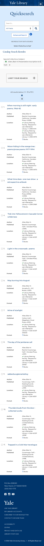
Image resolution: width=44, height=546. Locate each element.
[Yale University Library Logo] (22, 3)
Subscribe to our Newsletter (16, 515)
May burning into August (18, 280)
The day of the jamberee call (19, 342)
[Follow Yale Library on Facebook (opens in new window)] (5, 494)
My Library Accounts (13, 511)
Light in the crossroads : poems (21, 249)
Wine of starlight (14, 310)
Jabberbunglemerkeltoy (17, 374)
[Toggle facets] (34, 78)
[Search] (36, 28)
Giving (7, 527)
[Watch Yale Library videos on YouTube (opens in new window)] (13, 494)
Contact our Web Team (14, 518)
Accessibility (9, 524)
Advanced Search (20, 35)
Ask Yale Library (10, 508)
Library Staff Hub (11, 534)
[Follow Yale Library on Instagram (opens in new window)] (9, 494)
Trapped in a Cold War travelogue (22, 445)
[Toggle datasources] (30, 46)
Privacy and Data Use (13, 531)
